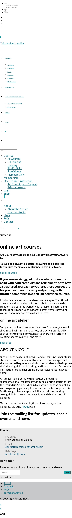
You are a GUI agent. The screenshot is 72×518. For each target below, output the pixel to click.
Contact (6, 12)
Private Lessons (17, 187)
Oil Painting (14, 161)
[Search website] (5, 141)
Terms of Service (13, 492)
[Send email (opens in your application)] (5, 26)
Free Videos (14, 171)
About (6, 3)
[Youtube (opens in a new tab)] (5, 23)
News (5, 9)
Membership (11, 177)
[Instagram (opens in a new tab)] (5, 20)
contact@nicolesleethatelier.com (24, 446)
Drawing (12, 165)
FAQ (5, 11)
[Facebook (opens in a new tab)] (5, 17)
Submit (67, 472)
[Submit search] (18, 228)
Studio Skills (15, 168)
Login (7, 190)
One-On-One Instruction (18, 180)
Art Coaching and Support (22, 184)
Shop (7, 193)
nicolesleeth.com (15, 454)
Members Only (16, 174)
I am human (8, 477)
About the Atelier (13, 5)
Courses (8, 155)
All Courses (14, 158)
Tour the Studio (12, 7)
